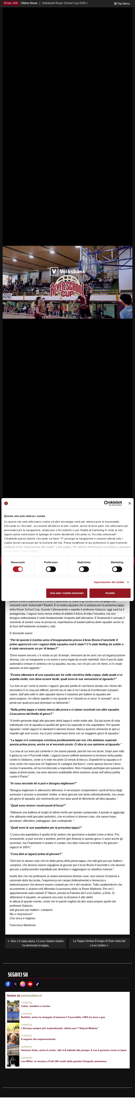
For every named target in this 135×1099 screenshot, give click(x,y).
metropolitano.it (31, 995)
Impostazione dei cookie (109, 582)
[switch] (51, 569)
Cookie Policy (29, 551)
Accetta (110, 592)
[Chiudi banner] (129, 503)
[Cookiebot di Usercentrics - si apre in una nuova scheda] (106, 503)
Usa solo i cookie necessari (66, 592)
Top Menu (123, 3)
